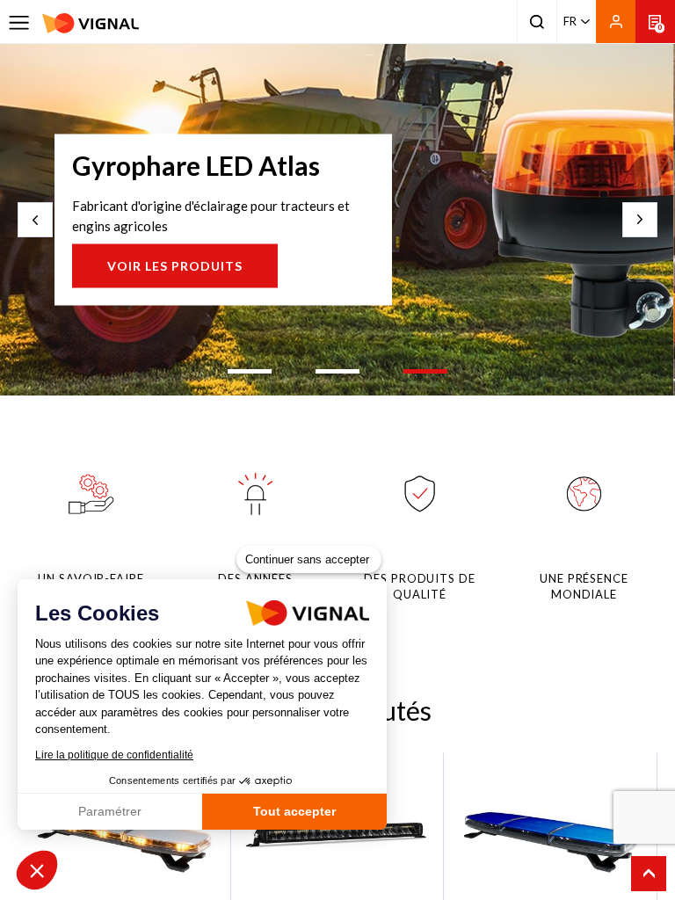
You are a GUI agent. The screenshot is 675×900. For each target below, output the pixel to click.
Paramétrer (110, 811)
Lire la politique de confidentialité (114, 755)
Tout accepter (294, 811)
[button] (37, 870)
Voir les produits (175, 265)
